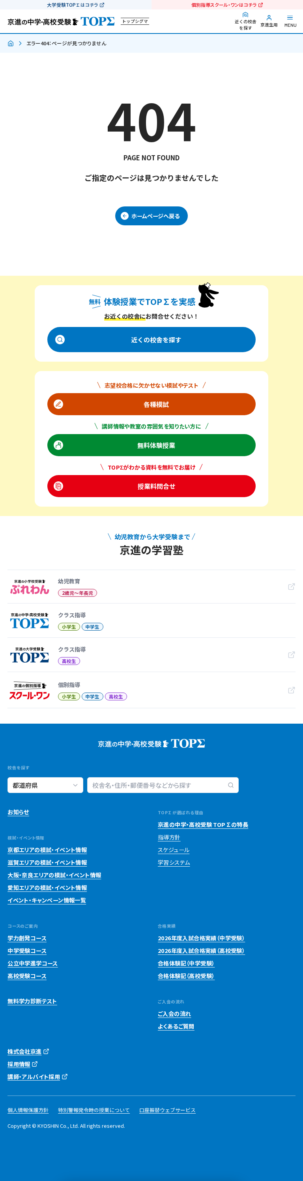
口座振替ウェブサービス (167, 1110)
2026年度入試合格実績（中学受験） (201, 938)
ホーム (10, 43)
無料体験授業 (156, 445)
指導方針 (169, 837)
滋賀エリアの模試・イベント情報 (47, 862)
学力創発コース (27, 938)
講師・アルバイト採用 (33, 1077)
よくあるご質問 (176, 1026)
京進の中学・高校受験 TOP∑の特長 (203, 824)
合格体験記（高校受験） (186, 976)
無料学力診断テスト (32, 1001)
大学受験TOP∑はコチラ (72, 5)
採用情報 (18, 1064)
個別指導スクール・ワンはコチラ (223, 5)
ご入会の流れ (174, 1014)
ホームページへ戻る (155, 216)
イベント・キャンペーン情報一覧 (46, 900)
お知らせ (18, 812)
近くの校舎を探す (245, 25)
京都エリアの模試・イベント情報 (47, 850)
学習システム (174, 862)
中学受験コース (27, 950)
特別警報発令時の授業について (94, 1110)
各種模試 (156, 404)
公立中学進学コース (32, 963)
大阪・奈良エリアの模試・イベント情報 (54, 875)
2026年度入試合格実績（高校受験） (201, 950)
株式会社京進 (24, 1051)
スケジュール (173, 850)
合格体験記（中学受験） (186, 963)
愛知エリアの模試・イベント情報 (47, 887)
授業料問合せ (156, 486)
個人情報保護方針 (28, 1110)
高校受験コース (27, 976)
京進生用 (269, 25)
